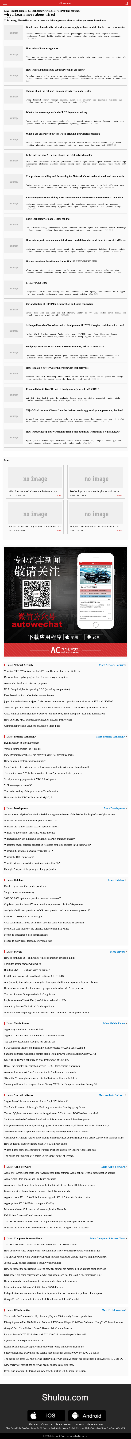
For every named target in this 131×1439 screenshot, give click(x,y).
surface (30, 400)
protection (88, 273)
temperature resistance (110, 33)
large (52, 398)
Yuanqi (42, 36)
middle (30, 315)
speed (99, 161)
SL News (43, 1428)
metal (29, 78)
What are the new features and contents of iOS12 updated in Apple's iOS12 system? (46, 1227)
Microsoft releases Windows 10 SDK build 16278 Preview (33, 1287)
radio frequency (60, 145)
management (65, 185)
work (118, 78)
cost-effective (89, 398)
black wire (84, 377)
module (66, 33)
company (99, 440)
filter (74, 400)
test (28, 294)
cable (53, 76)
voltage (117, 206)
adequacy (98, 273)
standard (82, 228)
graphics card (60, 36)
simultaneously (51, 294)
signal (35, 121)
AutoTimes (26, 1428)
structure (46, 100)
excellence (92, 36)
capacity (58, 273)
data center (66, 102)
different (72, 142)
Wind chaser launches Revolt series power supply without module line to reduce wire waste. (75, 27)
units (117, 355)
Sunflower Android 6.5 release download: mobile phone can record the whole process (47, 1119)
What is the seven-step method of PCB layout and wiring (56, 112)
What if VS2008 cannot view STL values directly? (29, 832)
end (124, 313)
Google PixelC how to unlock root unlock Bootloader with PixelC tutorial (41, 1299)
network (92, 161)
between (56, 60)
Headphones (30, 355)
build (65, 57)
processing (116, 57)
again (96, 313)
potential (110, 206)
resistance (116, 161)
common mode (42, 204)
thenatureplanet (95, 1424)
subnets (56, 185)
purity (78, 164)
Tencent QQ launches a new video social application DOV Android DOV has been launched (51, 1113)
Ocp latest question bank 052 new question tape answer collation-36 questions (43, 904)
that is (58, 57)
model (87, 145)
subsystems (46, 185)
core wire (107, 76)
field (58, 313)
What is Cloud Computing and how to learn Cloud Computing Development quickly (46, 1012)
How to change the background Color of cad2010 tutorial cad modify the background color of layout (55, 1268)
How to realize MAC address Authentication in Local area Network (38, 719)
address (49, 145)
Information (115, 334)
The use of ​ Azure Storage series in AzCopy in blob (30, 994)
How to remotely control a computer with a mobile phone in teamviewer (40, 1281)
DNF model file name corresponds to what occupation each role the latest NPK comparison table (53, 1275)
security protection (80, 294)
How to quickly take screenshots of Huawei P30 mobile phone (35, 1143)
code (64, 443)
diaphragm (64, 398)
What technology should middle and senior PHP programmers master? (39, 838)
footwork (106, 121)
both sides (55, 315)
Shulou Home (18, 10)
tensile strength (114, 164)
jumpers (39, 273)
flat (32, 398)
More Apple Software (113, 1166)
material (63, 164)
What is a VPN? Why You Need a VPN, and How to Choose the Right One (42, 671)
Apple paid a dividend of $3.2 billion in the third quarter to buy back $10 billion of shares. (49, 1185)
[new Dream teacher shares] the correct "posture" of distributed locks (38, 755)
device (60, 251)
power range (115, 36)
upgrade (49, 419)
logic (52, 440)
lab (67, 291)
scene (74, 336)
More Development (114, 808)
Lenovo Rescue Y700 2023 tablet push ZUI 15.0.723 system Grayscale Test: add (45, 1334)
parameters (52, 124)
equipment (64, 100)
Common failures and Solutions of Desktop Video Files (32, 725)
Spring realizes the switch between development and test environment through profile (47, 767)
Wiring (28, 100)
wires (117, 270)
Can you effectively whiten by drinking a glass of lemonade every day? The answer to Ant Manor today (56, 1125)
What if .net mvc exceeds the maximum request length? (32, 863)
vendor (78, 443)
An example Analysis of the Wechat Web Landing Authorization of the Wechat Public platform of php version (59, 814)
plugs (66, 358)
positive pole (110, 377)
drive (80, 398)
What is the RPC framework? (19, 857)
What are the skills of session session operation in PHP (31, 826)
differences (113, 185)
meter (94, 164)
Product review (63, 1424)
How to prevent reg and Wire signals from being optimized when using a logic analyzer (72, 431)
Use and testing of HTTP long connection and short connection (59, 304)
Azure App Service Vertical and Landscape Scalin (29, 1006)
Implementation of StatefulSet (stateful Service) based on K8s (35, 1000)
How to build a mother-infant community (25, 761)
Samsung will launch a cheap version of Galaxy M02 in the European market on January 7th (50, 1084)
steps (100, 291)
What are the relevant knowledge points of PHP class (31, 820)
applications (108, 270)
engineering (74, 124)
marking (71, 164)
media (74, 102)
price (100, 36)
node (79, 100)
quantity (115, 121)
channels (72, 273)
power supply (76, 33)
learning (44, 57)
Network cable (31, 161)
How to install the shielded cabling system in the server (55, 69)
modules (30, 273)
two (74, 57)
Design (28, 121)
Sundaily (72, 1428)
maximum (77, 161)
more (94, 57)
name (61, 294)
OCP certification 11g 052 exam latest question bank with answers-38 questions (44, 922)
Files (28, 57)
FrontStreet (111, 1428)
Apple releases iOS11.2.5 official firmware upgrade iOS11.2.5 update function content (47, 1197)
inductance (114, 204)
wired (45, 142)
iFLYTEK (82, 334)
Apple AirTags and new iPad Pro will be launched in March (34, 1035)
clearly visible (45, 422)
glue (85, 36)
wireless (38, 142)
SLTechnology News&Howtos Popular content (53, 10)
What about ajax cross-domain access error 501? (28, 851)
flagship (50, 36)
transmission (54, 78)
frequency (110, 78)
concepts (101, 57)
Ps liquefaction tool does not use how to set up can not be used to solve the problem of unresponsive (54, 1293)
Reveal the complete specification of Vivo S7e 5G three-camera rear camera (42, 1066)
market (88, 230)
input (29, 379)
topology (54, 100)
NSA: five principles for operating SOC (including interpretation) (37, 689)
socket (43, 102)
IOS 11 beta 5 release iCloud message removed (28, 1215)
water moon (48, 355)
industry (30, 230)
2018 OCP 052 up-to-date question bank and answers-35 (32, 898)
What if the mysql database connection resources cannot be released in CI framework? (47, 844)
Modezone (80, 1428)
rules (67, 121)
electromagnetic (70, 76)
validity (80, 313)
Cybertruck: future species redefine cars (24, 1340)
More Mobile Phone (114, 1023)
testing (80, 273)
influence (88, 121)
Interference (30, 204)
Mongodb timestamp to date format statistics (26, 934)
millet (66, 419)
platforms (58, 358)
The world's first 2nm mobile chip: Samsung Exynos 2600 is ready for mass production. (48, 1316)
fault (120, 100)
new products (82, 358)
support (122, 291)
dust (92, 419)
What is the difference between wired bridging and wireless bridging (63, 133)
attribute (45, 440)
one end (100, 377)
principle (65, 78)
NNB (87, 1428)
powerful (112, 419)
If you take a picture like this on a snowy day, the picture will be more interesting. (45, 1371)
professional (69, 230)
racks (65, 273)
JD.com (73, 398)
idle (86, 313)
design (57, 102)
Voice (74, 334)
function (84, 291)
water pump (51, 377)
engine (67, 334)
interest (30, 336)
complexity (57, 443)
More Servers (117, 951)
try (90, 313)
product (119, 142)
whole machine (76, 419)
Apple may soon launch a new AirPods (24, 1029)
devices (40, 358)
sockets (41, 187)
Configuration (31, 291)
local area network (84, 142)
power (106, 36)
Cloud (96, 334)
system (39, 76)
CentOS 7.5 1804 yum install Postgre (23, 916)
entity (98, 336)
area (94, 100)
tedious (35, 422)
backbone (113, 100)
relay (37, 377)
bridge (111, 142)
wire (98, 33)
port (103, 145)
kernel (47, 315)
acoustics (48, 358)
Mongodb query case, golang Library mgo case (28, 940)
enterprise (80, 230)
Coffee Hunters (62, 1428)
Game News (101, 1428)
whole (61, 400)
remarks (68, 294)
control (67, 377)
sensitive (110, 398)
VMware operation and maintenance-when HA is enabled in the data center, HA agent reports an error (55, 707)
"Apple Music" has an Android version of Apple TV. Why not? (36, 1101)
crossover (87, 100)
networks (75, 185)
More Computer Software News (107, 1238)
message (118, 313)
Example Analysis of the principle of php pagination (30, 869)
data (69, 145)
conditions (84, 124)
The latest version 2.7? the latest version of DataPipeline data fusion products (42, 773)
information (38, 78)
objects (51, 57)
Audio (60, 334)
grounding (102, 164)
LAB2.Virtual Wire (36, 282)
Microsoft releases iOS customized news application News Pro (35, 1209)
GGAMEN (120, 1428)
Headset (29, 334)
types (108, 57)
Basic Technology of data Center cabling (47, 218)
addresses (85, 185)
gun (105, 419)
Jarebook (51, 1428)
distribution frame (84, 76)
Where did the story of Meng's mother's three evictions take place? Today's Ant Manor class (50, 1149)
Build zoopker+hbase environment (21, 742)
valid (53, 313)
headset (45, 398)
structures (94, 185)
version (86, 440)
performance (118, 76)
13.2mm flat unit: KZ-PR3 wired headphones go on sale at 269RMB (62, 389)
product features (70, 270)
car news (79, 1424)
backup (80, 336)
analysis (87, 379)
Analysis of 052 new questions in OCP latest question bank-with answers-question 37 (47, 910)
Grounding (30, 76)
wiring (59, 76)
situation (103, 313)
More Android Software (112, 1095)
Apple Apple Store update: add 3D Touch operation (30, 1179)
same (90, 334)
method (30, 251)
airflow (95, 422)
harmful (88, 422)
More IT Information (113, 1310)
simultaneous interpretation (53, 336)
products (59, 270)
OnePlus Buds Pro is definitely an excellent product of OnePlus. (36, 1059)
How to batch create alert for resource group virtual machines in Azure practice (43, 988)
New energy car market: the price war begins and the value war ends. (39, 1364)
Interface (29, 33)
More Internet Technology (110, 736)
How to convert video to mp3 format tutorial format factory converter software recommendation (52, 1250)
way (75, 145)
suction (55, 422)
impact (50, 102)
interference (97, 76)
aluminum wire (40, 33)
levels (94, 187)
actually (81, 57)
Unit (27, 398)
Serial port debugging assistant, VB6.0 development (30, 779)
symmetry (84, 355)
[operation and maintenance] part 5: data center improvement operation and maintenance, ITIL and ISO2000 (58, 701)
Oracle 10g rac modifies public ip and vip (25, 886)
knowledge (95, 145)
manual (80, 121)
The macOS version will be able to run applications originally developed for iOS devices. (49, 1221)
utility (40, 60)
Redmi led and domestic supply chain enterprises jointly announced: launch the (44, 1346)
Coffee (93, 1428)
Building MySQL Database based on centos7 (27, 970)
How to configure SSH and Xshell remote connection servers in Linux (39, 957)
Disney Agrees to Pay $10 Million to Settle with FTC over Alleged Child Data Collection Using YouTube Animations (63, 1322)
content (51, 379)
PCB (44, 124)
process (30, 124)
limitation (97, 121)
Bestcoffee (35, 1428)
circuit (42, 121)
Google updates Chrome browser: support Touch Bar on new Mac (37, 1191)
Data (27, 228)
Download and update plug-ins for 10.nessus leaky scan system (36, 677)
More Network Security (112, 665)
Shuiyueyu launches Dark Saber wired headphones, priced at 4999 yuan (65, 346)
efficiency (79, 422)
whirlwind (58, 419)
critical (37, 124)
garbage (63, 422)
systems (37, 185)
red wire (75, 377)
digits (101, 187)
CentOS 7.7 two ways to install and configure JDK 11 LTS (34, 976)
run (70, 57)
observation (60, 440)
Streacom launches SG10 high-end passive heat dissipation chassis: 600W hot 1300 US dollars (51, 1352)
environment (99, 78)
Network (29, 142)
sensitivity (94, 355)
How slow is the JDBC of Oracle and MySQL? (28, 797)
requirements (85, 187)
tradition (30, 145)
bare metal (77, 36)
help (124, 57)
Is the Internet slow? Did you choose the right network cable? (59, 155)
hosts (122, 185)
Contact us (46, 1424)
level (96, 228)
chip (92, 440)
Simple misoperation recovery (19, 892)
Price (67, 336)
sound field (39, 400)
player (69, 36)
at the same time (87, 78)
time (47, 313)
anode (59, 33)
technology (62, 142)
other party (71, 313)
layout (49, 121)
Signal (28, 440)
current (122, 121)
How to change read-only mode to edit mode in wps (35, 526)
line (45, 379)
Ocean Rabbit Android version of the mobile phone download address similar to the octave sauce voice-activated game (63, 1137)
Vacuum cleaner (32, 419)
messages (101, 358)
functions (35, 57)
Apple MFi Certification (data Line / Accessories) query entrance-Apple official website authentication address (59, 1172)
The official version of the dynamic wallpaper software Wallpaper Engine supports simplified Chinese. (55, 1256)
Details (58, 495)
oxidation (51, 33)
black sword (73, 355)
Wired (36, 334)
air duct (99, 419)
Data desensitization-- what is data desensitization (29, 695)
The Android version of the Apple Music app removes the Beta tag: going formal (44, 1107)
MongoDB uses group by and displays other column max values (36, 928)
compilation (31, 60)
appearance (89, 336)
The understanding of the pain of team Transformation (31, 791)
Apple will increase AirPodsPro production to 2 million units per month (40, 1072)
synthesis (103, 185)
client (36, 313)
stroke (117, 398)
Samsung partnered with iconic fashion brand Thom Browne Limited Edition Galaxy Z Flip (50, 1053)
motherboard (32, 36)
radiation (40, 206)
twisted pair (55, 161)
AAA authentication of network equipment (25, 683)
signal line (94, 206)
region (90, 228)
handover (49, 187)
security (82, 270)
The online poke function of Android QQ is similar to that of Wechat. (39, 1155)
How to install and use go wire (42, 48)
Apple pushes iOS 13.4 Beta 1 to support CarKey (29, 1203)
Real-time (44, 334)
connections (48, 273)
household (54, 164)
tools (88, 57)
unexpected (100, 398)
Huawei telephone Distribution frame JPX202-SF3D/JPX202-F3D (61, 261)
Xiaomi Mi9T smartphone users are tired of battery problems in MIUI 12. (41, 1078)
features (99, 270)
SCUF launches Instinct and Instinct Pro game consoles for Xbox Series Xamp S (44, 1047)
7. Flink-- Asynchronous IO (18, 785)
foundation (40, 230)
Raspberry (30, 377)
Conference (104, 334)
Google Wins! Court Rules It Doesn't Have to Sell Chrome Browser (38, 1328)
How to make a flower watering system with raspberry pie (57, 367)
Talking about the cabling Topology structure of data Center (58, 91)
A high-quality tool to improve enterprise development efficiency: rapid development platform (51, 982)
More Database (116, 880)
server (110, 313)
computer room (54, 228)
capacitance (80, 204)
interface (42, 291)
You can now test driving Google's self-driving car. (29, 1041)
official (48, 400)
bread (60, 377)
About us (33, 1424)
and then (48, 60)
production (37, 379)
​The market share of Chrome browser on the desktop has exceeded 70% (40, 1244)
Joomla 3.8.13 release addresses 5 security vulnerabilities (32, 1262)
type (114, 440)
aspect (68, 400)
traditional (67, 187)
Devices (29, 185)
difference (46, 443)
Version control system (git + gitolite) (22, 748)
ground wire (63, 124)
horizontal (37, 100)
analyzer (78, 440)
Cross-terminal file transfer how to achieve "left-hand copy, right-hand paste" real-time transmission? (54, 713)
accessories (74, 78)
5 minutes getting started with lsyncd (22, 963)
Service (28, 313)
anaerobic (107, 161)
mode (49, 291)
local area (52, 142)
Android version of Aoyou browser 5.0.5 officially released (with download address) (46, 1131)
